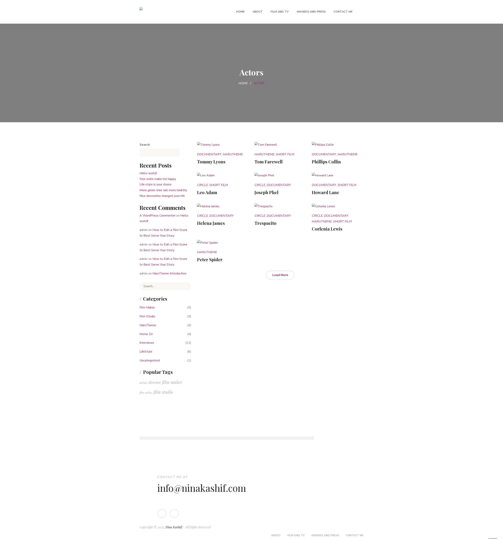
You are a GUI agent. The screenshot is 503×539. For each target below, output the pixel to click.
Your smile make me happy (158, 179)
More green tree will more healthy (163, 190)
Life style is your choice (156, 184)
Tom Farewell (268, 162)
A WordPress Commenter (157, 215)
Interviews (147, 343)
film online (146, 393)
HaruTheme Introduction (169, 273)
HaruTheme (233, 154)
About (257, 12)
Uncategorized (150, 360)
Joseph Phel (266, 192)
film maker (172, 382)
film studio (163, 392)
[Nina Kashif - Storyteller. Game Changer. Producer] (175, 12)
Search (145, 145)
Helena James (211, 223)
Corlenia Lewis (327, 229)
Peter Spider (210, 259)
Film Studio (147, 316)
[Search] (185, 286)
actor (143, 382)
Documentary (209, 154)
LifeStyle (146, 351)
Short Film (285, 154)
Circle (202, 185)
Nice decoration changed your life (162, 196)
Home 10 (146, 334)
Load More (280, 275)
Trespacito (265, 223)
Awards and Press (311, 12)
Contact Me (342, 12)
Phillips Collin (326, 162)
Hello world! (148, 173)
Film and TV (280, 12)
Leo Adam (207, 192)
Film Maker (147, 307)
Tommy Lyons (211, 162)
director (154, 382)
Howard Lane (325, 192)
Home (240, 12)
